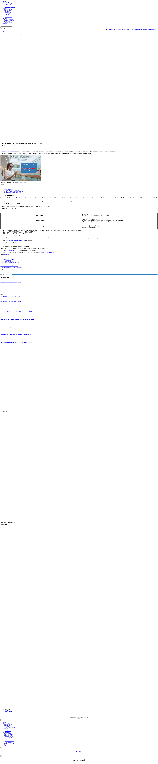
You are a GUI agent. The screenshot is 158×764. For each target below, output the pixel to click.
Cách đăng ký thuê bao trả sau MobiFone (11, 190)
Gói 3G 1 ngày (8, 10)
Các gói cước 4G (8, 3)
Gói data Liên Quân (9, 16)
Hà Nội (6, 710)
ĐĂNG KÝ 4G (6, 2)
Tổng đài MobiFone (9, 19)
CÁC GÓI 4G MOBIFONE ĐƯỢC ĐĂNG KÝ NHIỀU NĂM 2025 (143, 29)
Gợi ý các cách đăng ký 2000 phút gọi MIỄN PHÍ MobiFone (10, 301)
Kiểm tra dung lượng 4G (10, 7)
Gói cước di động (6, 11)
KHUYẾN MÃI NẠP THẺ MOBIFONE (98, 29)
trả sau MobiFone (7, 254)
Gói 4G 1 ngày (8, 4)
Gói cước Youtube (9, 13)
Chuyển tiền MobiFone (10, 22)
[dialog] (79, 759)
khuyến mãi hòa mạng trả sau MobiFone (17, 240)
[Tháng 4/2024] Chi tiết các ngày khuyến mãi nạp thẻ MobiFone (11, 296)
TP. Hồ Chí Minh (9, 711)
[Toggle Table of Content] (1, 187)
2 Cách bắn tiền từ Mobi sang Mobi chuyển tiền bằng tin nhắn (16, 334)
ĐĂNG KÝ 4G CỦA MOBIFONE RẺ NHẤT (118, 29)
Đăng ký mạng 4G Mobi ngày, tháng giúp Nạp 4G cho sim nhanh (17, 319)
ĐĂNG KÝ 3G (6, 8)
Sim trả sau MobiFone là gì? (8, 189)
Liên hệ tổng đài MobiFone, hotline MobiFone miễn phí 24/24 (16, 311)
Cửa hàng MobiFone (9, 20)
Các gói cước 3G (8, 9)
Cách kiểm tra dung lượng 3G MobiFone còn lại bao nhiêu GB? (16, 342)
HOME (4, 1)
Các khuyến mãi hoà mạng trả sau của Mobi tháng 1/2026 (10, 282)
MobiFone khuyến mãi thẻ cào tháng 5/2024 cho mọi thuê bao (11, 291)
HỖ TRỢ (5, 18)
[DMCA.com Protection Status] (55, 599)
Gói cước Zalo (8, 12)
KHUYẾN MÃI (6, 24)
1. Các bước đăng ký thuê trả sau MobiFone (14, 191)
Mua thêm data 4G (9, 5)
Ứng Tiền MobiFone (9, 21)
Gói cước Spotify (8, 17)
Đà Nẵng (7, 712)
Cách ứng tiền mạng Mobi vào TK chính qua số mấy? (14, 327)
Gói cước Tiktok (8, 14)
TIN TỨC (5, 23)
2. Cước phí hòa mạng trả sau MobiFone (13, 192)
